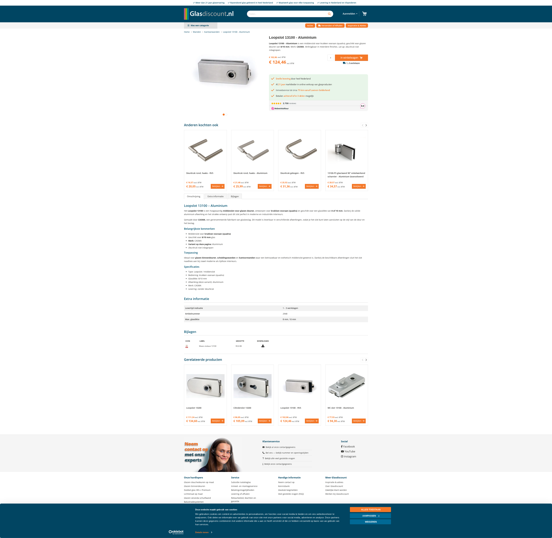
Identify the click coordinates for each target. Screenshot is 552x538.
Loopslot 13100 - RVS (290, 407)
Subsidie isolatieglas (241, 482)
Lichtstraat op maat (193, 494)
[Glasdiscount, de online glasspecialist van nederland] (209, 8)
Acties (310, 25)
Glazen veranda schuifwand (197, 498)
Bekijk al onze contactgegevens (280, 447)
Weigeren (371, 522)
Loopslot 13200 (193, 407)
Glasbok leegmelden (288, 490)
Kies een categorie (200, 25)
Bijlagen (235, 196)
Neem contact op (286, 482)
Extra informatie (216, 196)
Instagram (349, 456)
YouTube (349, 451)
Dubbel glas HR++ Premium (197, 490)
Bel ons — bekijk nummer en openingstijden (287, 452)
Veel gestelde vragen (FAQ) (291, 494)
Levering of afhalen (240, 494)
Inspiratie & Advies (357, 25)
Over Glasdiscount (334, 486)
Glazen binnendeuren (194, 486)
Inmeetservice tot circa (303, 90)
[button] (223, 114)
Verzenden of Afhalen (332, 25)
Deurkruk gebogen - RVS (292, 173)
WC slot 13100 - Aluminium (341, 407)
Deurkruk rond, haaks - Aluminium (250, 173)
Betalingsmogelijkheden (242, 490)
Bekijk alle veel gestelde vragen (280, 458)
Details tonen (202, 532)
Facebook (349, 446)
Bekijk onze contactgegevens (278, 464)
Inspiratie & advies (334, 482)
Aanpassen (369, 515)
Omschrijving (194, 196)
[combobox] (286, 14)
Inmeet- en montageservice (244, 486)
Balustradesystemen (194, 501)
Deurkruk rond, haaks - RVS (199, 173)
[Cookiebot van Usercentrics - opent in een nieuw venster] (176, 532)
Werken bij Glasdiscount (337, 494)
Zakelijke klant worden (336, 490)
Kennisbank (284, 486)
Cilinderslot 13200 (242, 407)
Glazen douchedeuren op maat (199, 482)
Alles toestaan (371, 509)
